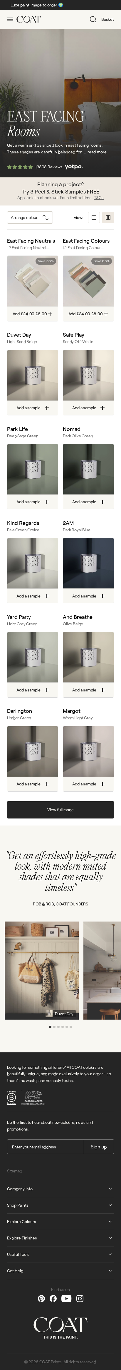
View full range (60, 809)
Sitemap (14, 1170)
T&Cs (99, 197)
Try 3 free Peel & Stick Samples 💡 (84, 4)
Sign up (99, 1146)
